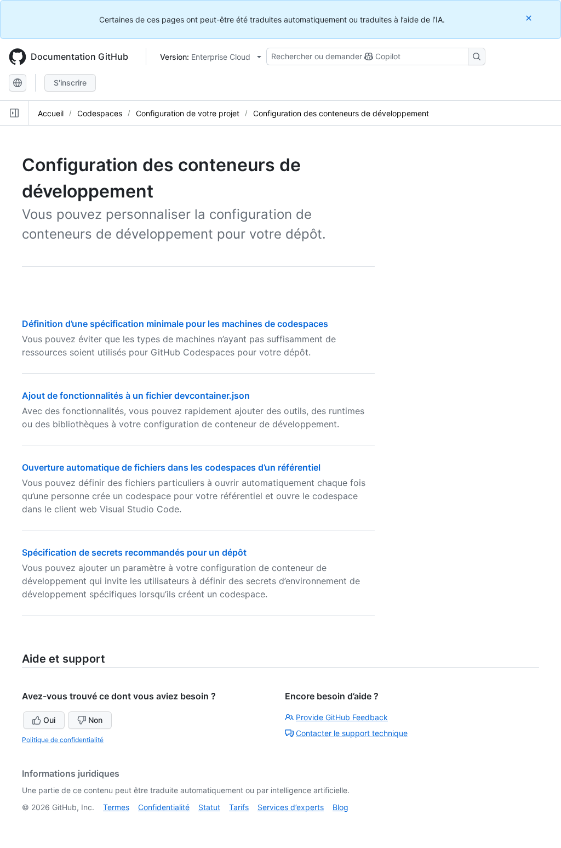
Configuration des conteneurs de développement (341, 113)
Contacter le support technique (352, 733)
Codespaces (99, 113)
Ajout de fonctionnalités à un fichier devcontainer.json (136, 395)
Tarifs (239, 807)
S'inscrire (70, 82)
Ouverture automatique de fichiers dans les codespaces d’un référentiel (171, 467)
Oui (49, 720)
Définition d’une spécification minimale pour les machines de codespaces (175, 323)
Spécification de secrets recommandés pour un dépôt (134, 552)
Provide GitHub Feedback (342, 717)
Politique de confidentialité (63, 740)
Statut (209, 807)
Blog (340, 807)
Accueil (51, 113)
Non (95, 720)
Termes (116, 807)
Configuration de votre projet (187, 113)
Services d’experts (290, 807)
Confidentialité (164, 807)
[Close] (530, 18)
